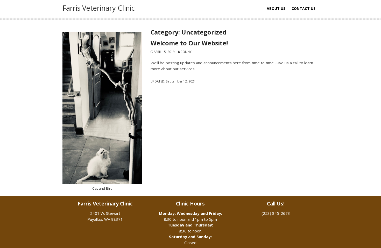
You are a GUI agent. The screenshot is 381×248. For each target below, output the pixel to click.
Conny (186, 52)
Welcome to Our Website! (189, 43)
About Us (276, 8)
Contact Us (303, 8)
